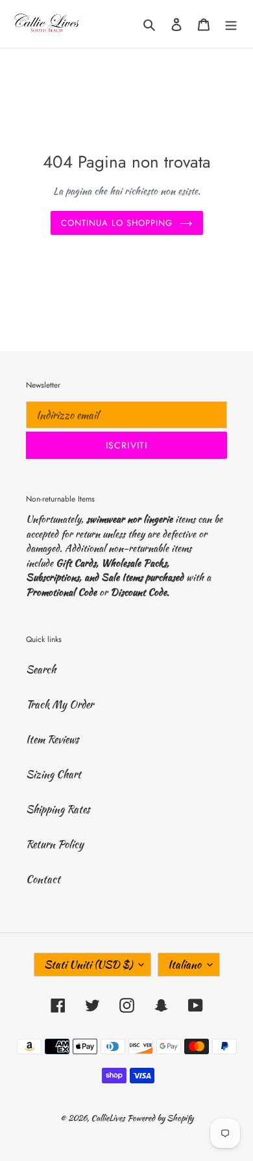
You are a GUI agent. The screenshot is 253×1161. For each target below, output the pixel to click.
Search (41, 669)
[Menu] (231, 24)
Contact (43, 879)
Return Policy (55, 844)
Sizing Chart (53, 774)
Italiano (184, 964)
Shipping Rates (58, 809)
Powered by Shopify (160, 1118)
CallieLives (109, 1118)
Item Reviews (52, 739)
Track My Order (59, 704)
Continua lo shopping (117, 223)
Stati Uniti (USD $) (88, 964)
